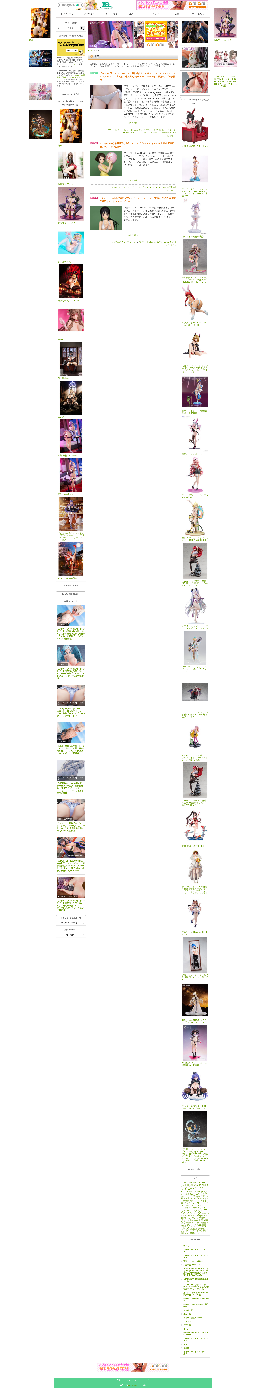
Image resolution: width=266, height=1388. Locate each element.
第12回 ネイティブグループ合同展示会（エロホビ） (195, 1294)
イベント (155, 13)
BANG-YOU (192, 1183)
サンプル (142, 187)
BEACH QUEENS (154, 187)
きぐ (183, 1196)
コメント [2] (171, 136)
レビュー (133, 187)
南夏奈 (190, 1220)
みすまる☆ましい (154, 132)
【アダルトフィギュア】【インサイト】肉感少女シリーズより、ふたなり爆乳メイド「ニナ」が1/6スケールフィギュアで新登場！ (71, 905)
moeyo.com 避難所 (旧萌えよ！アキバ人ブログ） (71, 77)
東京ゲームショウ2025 (193, 1261)
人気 (177, 13)
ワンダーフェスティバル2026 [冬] (67, 703)
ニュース (187, 1314)
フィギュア (89, 13)
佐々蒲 (173, 130)
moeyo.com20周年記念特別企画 (196, 1299)
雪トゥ (206, 1231)
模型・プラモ (111, 13)
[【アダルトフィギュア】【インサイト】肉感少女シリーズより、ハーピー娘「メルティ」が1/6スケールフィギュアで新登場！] (71, 655)
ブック (186, 1344)
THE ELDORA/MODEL (189, 1190)
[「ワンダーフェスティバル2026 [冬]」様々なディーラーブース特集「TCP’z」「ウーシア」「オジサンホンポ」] (71, 695)
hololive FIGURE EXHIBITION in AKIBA (196, 1333)
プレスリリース (62, 624)
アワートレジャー (115, 130)
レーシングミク (194, 1211)
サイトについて (199, 13)
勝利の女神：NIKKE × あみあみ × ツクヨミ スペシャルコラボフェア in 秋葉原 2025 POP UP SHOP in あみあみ (195, 1271)
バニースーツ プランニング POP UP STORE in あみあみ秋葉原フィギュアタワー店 (196, 1287)
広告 (118, 1380)
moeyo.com (133, 1385)
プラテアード (196, 1208)
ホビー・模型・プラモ (192, 1318)
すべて (186, 1246)
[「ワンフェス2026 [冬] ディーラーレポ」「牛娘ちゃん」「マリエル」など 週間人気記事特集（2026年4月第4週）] (71, 810)
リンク (146, 1380)
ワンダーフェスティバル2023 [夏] (132, 132)
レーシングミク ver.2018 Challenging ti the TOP (195, 1216)
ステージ (192, 1201)
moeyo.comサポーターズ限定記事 (196, 1305)
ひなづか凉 (190, 1196)
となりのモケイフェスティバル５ (195, 1339)
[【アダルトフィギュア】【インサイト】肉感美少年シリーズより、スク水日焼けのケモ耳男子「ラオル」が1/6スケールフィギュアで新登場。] (71, 615)
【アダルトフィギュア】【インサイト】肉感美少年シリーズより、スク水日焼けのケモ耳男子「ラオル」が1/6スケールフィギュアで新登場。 (71, 634)
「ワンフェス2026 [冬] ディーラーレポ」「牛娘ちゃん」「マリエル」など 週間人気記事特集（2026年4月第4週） (71, 827)
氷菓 (174, 132)
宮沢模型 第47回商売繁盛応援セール (195, 1280)
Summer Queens (131, 130)
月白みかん (196, 1223)
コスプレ (133, 13)
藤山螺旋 (193, 1229)
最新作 (188, 1223)
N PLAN (184, 1187)
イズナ (186, 1198)
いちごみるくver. (187, 1194)
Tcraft (187, 1189)
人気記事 (187, 1325)
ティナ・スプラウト (194, 1203)
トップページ (67, 13)
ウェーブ (125, 187)
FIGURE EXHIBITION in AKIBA (193, 1184)
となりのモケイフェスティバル (195, 1250)
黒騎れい (194, 1233)
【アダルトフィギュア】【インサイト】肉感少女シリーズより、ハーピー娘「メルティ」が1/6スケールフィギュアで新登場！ (71, 674)
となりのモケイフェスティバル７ (195, 1353)
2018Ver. (184, 1183)
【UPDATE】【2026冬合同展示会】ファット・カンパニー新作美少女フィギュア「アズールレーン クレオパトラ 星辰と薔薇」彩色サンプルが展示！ (71, 866)
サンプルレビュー (63, 896)
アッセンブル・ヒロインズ (150, 130)
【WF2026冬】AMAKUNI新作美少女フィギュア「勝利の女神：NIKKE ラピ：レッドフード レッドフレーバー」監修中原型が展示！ (70, 788)
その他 (186, 1348)
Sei (190, 1187)
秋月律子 (197, 1225)
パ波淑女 (186, 1208)
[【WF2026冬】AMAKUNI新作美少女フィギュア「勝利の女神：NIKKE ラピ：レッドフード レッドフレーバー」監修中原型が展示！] (71, 770)
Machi (205, 1185)
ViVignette (202, 1191)
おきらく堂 (201, 1193)
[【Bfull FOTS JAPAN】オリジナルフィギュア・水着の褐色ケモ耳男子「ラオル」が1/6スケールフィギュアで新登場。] (71, 732)
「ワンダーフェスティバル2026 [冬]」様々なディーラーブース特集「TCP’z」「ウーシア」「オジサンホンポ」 (71, 712)
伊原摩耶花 (171, 187)
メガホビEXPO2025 (191, 1265)
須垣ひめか (185, 1233)
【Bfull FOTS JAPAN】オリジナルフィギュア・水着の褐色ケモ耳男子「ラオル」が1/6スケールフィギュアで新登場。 (71, 750)
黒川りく (165, 130)
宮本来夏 (196, 1220)
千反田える (166, 132)
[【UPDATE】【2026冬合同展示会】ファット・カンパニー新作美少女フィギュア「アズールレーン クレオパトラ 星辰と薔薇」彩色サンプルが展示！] (71, 847)
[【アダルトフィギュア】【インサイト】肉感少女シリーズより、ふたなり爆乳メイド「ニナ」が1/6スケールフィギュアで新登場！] (71, 887)
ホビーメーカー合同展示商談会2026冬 (68, 855)
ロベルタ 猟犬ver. (191, 1218)
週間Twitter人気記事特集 (65, 819)
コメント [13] (170, 245)
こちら (74, 64)
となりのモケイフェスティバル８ (195, 1256)
